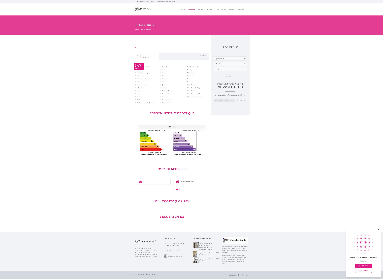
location (191, 10)
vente (200, 10)
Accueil (182, 10)
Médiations (232, 275)
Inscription (241, 100)
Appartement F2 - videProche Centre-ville (206, 254)
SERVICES (209, 10)
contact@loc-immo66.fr (168, 1)
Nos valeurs (221, 10)
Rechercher (230, 76)
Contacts (240, 10)
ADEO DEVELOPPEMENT (148, 275)
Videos (231, 10)
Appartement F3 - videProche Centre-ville (206, 260)
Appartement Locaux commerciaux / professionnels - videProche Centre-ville (206, 246)
